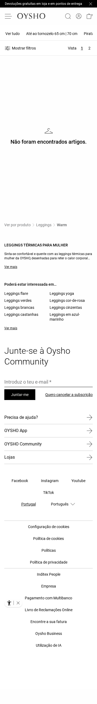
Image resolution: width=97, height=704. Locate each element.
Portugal (28, 504)
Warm (62, 225)
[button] (89, 16)
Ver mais (10, 267)
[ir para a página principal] (31, 16)
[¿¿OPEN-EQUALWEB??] (13, 603)
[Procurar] (68, 16)
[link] (78, 16)
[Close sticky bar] (90, 4)
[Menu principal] (8, 16)
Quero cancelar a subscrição (69, 394)
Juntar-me (20, 394)
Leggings (43, 225)
